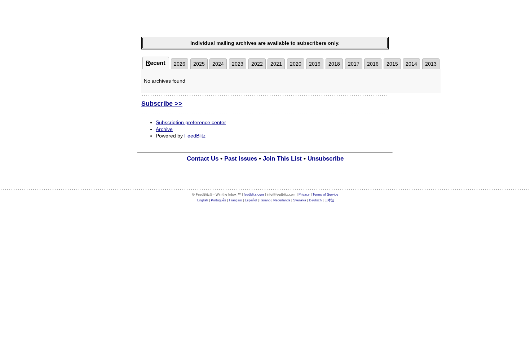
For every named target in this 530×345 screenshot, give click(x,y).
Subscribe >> (161, 103)
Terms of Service (325, 194)
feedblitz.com (254, 194)
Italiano (265, 200)
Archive (164, 129)
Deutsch (315, 200)
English (202, 200)
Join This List (282, 158)
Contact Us (202, 158)
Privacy (304, 194)
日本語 (329, 200)
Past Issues (240, 158)
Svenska (299, 200)
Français (235, 200)
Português (218, 200)
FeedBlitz (195, 136)
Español (251, 200)
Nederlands (281, 200)
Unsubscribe (326, 158)
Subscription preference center (191, 122)
